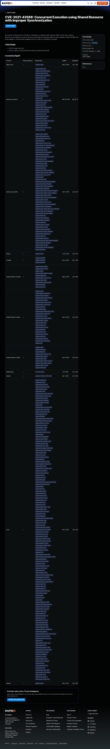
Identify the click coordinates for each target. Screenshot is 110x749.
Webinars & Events (52, 720)
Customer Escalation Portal (75, 729)
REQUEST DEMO (10, 26)
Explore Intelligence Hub (16, 699)
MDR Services (9, 722)
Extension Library (72, 723)
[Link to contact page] (91, 3)
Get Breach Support (11, 735)
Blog (47, 715)
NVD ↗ (84, 67)
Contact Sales (9, 737)
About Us (29, 715)
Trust (36, 743)
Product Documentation (74, 720)
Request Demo (102, 3)
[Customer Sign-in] (95, 3)
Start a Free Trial (10, 731)
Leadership (29, 717)
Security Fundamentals (53, 729)
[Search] (88, 3)
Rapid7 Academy (72, 726)
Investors (28, 729)
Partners (57, 3)
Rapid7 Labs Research (53, 723)
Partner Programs (31, 726)
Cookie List (41, 743)
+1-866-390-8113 (93, 714)
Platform (35, 3)
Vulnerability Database (53, 726)
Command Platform (11, 718)
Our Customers (30, 723)
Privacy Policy (22, 743)
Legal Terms (14, 743)
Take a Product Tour (11, 733)
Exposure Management (12, 720)
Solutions (8, 724)
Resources (49, 3)
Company (63, 3)
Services (42, 3)
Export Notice (30, 743)
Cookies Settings (63, 743)
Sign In (69, 715)
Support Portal (71, 717)
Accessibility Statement (51, 743)
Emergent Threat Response (54, 717)
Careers (28, 732)
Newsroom (29, 720)
